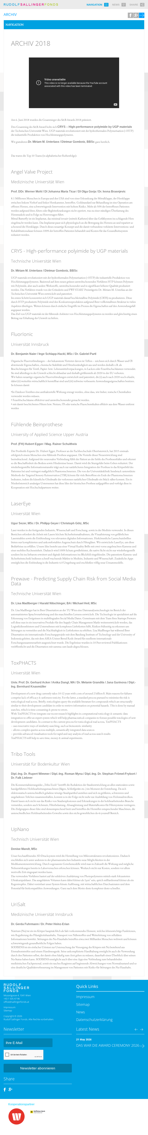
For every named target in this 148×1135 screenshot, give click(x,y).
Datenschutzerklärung (94, 1019)
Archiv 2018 (30, 43)
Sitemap (8, 1010)
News (80, 1011)
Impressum (9, 1007)
